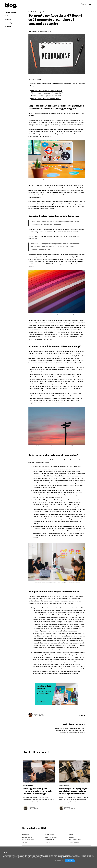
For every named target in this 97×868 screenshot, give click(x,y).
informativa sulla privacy (68, 857)
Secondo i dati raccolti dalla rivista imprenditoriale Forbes (45, 325)
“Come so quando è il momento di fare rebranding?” (47, 93)
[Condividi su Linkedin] (82, 715)
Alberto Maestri (32, 31)
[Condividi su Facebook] (79, 715)
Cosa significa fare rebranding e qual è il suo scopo (46, 90)
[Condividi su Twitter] (84, 715)
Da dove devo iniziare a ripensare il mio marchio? (46, 96)
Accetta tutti (70, 860)
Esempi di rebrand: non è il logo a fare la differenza (46, 98)
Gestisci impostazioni (59, 860)
